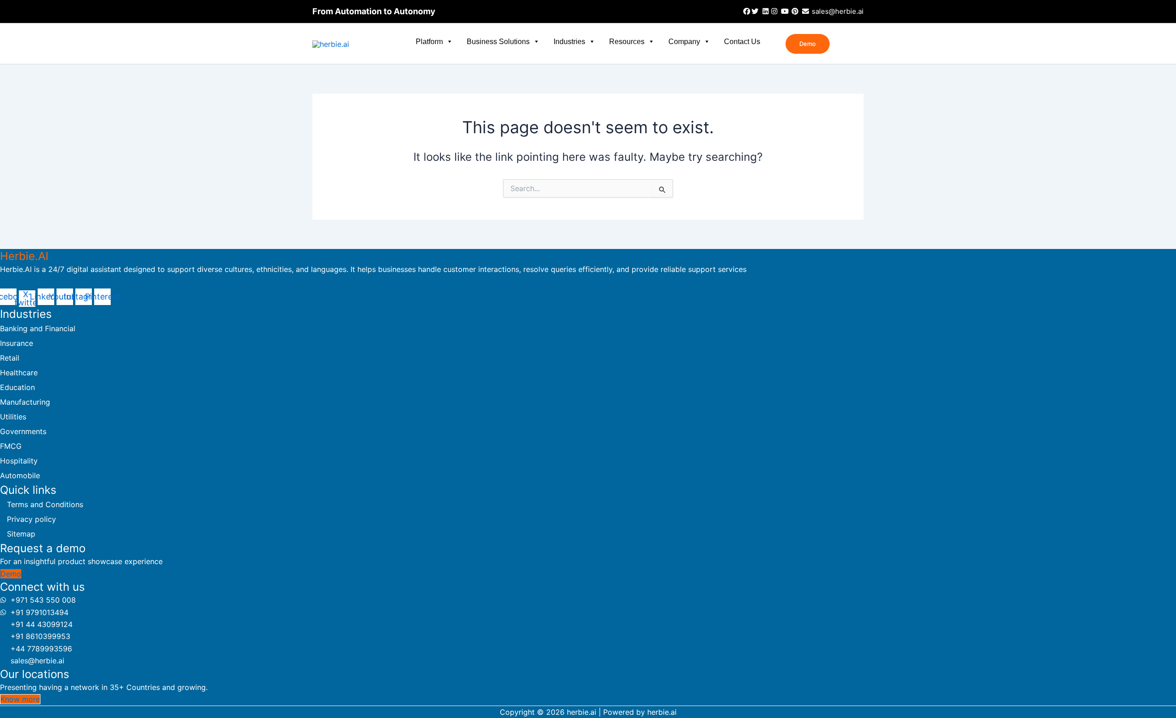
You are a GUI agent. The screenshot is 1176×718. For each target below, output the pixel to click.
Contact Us (742, 41)
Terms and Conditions (45, 504)
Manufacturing (25, 402)
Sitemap (21, 533)
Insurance (16, 343)
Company (684, 41)
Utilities (13, 416)
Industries (569, 41)
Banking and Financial (37, 328)
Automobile (20, 475)
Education (17, 387)
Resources (627, 41)
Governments (23, 431)
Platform (429, 41)
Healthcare (19, 372)
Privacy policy (31, 519)
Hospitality (19, 460)
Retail (9, 357)
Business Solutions (498, 41)
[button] (808, 44)
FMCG (11, 446)
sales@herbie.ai (837, 11)
